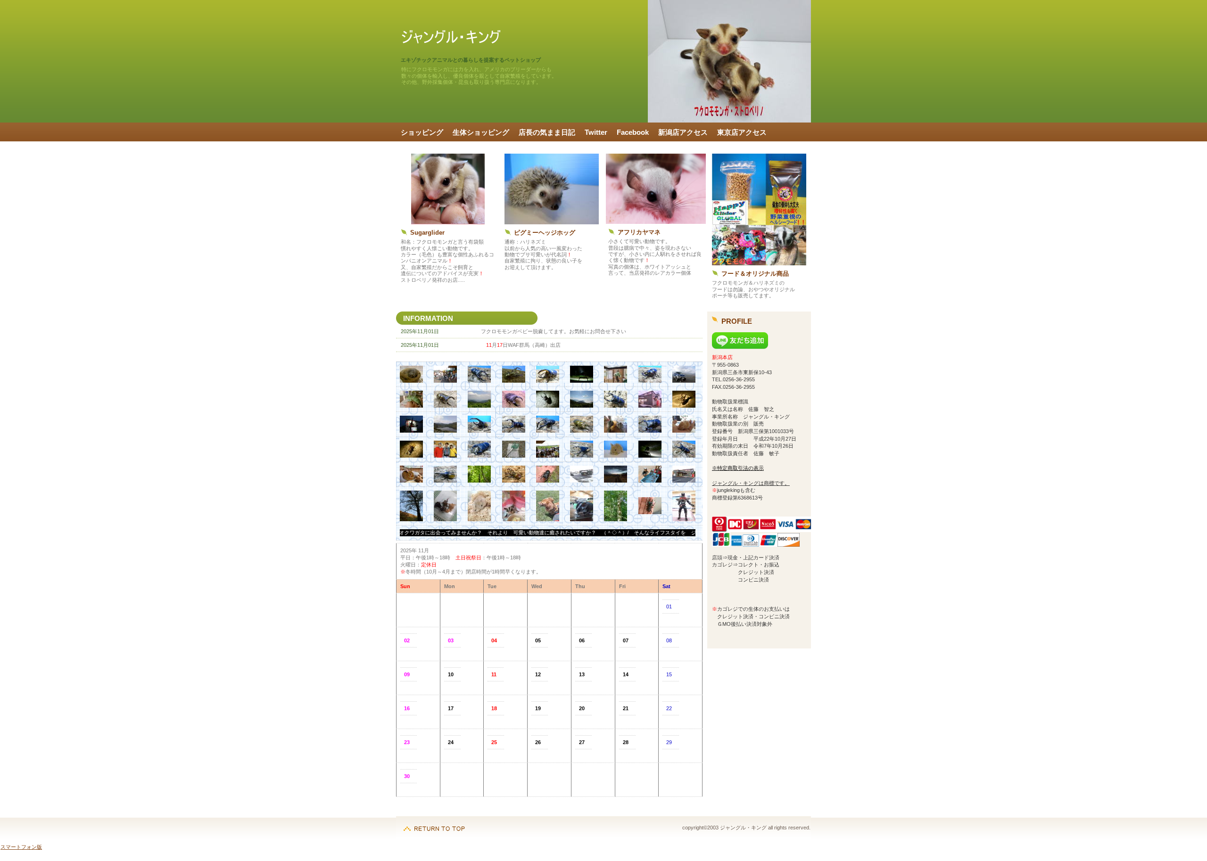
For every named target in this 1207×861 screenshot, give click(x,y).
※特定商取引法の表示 (738, 468)
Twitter (596, 132)
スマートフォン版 (21, 847)
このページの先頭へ (434, 823)
